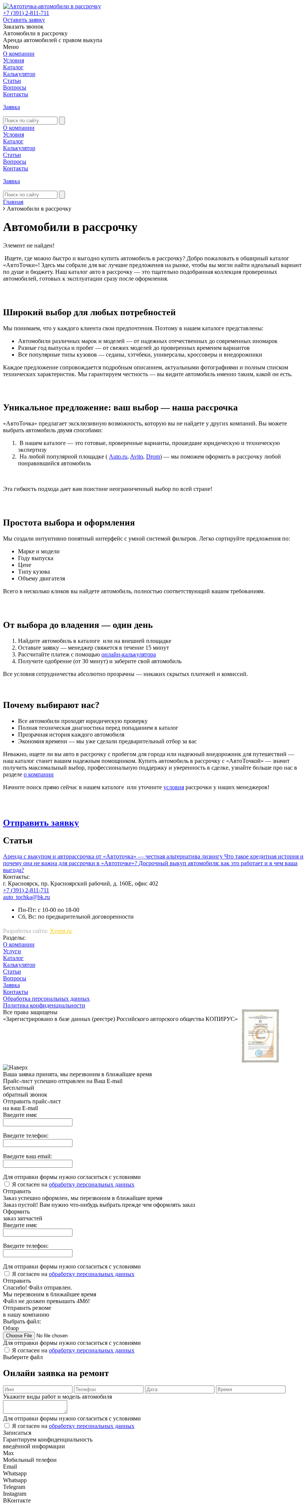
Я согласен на (73, 1184)
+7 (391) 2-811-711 (26, 13)
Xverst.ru (61, 931)
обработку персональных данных (91, 1184)
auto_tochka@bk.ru (26, 897)
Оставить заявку (24, 20)
